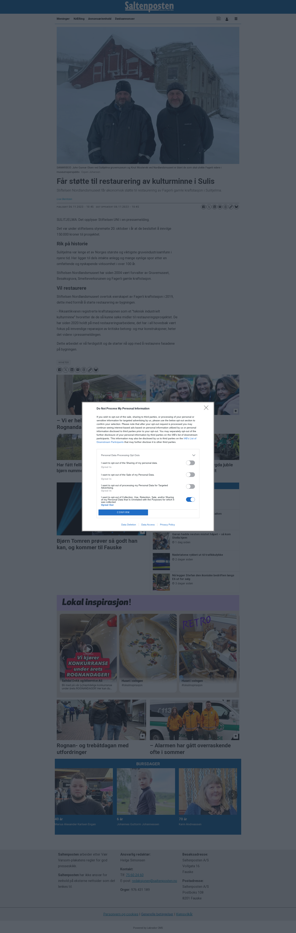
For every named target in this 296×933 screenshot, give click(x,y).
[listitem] (148, 455)
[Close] (207, 409)
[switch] (190, 463)
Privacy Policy (167, 524)
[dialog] (148, 466)
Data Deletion (128, 524)
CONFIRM (123, 512)
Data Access (148, 524)
